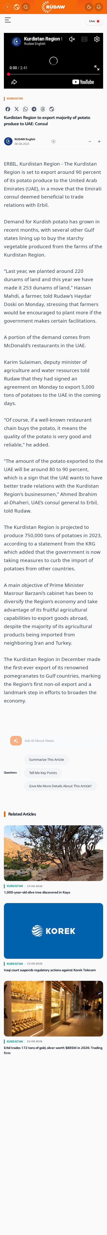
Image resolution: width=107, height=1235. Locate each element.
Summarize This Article (46, 759)
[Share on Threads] (43, 109)
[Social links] (7, 7)
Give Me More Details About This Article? (60, 786)
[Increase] (99, 141)
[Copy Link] (52, 109)
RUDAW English (25, 139)
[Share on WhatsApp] (25, 109)
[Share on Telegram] (34, 109)
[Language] (16, 7)
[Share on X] (17, 109)
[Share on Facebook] (8, 109)
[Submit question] (16, 741)
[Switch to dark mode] (89, 7)
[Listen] (53, 141)
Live (92, 21)
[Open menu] (8, 20)
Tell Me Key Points (43, 772)
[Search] (25, 7)
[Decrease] (90, 141)
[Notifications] (98, 7)
